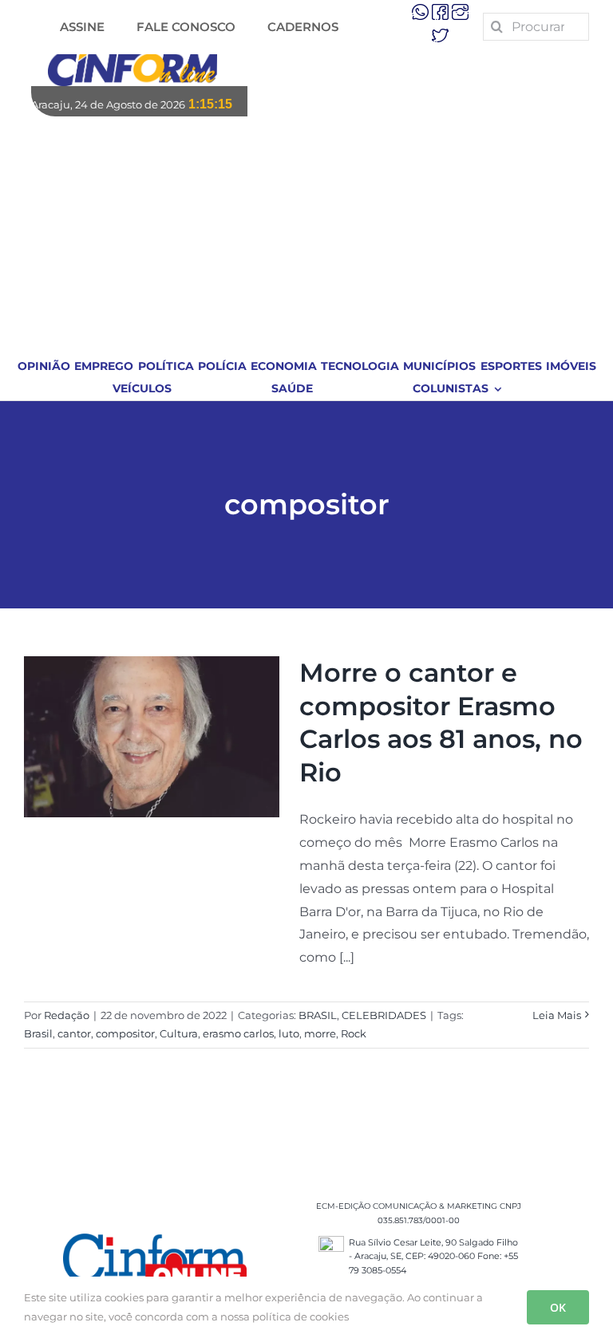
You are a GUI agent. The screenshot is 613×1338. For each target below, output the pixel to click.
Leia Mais (556, 1015)
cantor (74, 1033)
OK (558, 1307)
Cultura (179, 1033)
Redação (66, 1015)
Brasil (38, 1033)
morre (320, 1033)
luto (289, 1033)
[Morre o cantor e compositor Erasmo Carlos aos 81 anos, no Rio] (151, 736)
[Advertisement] (307, 236)
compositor (125, 1033)
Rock (353, 1033)
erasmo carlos (238, 1033)
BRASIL (318, 1015)
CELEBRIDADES (384, 1015)
